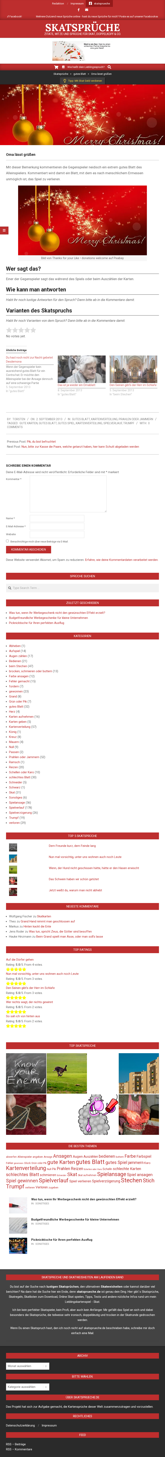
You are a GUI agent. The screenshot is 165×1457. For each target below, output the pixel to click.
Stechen (131, 1180)
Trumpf (128, 423)
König (12, 732)
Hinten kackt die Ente (37, 926)
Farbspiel (144, 1156)
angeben (38, 1156)
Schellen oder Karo (21, 772)
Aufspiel (14, 651)
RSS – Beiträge (16, 1444)
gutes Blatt (81, 419)
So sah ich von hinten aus (23, 1016)
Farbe (130, 1156)
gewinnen (18, 1163)
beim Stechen (18, 666)
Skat (12, 792)
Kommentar (13, 479)
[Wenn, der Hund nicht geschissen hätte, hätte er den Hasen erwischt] (67, 1073)
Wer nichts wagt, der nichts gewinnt (29, 1002)
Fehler (9, 1163)
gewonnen (16, 691)
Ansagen (62, 1156)
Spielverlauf (112, 423)
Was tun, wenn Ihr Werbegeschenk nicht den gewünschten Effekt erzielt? (57, 613)
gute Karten (29, 423)
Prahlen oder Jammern (136, 419)
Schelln (107, 1169)
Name (10, 518)
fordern (14, 686)
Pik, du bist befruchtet (41, 441)
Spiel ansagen (140, 1174)
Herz (12, 711)
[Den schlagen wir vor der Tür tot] (98, 1114)
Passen (14, 752)
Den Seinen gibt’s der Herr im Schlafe (133, 385)
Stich (149, 1180)
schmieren (48, 1175)
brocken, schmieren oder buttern (30, 671)
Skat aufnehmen (87, 1175)
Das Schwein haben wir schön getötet (74, 879)
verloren (14, 823)
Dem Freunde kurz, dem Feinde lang (72, 846)
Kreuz (13, 737)
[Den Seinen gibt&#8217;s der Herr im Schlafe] (133, 369)
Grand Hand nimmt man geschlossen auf (48, 921)
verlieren (30, 1187)
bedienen (107, 1156)
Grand (13, 696)
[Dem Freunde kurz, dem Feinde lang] (26, 1073)
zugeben (53, 1187)
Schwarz (15, 787)
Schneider (15, 782)
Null (11, 747)
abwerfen (11, 1156)
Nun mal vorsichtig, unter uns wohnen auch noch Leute (85, 857)
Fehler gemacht (19, 681)
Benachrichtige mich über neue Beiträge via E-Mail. (39, 541)
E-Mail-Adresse (16, 526)
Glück (27, 1163)
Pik (54, 1169)
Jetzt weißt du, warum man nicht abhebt (75, 890)
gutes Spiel (66, 423)
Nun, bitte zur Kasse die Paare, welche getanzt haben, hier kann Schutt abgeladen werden (80, 446)
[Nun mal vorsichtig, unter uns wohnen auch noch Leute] (139, 1073)
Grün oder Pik (18, 701)
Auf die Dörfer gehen (20, 959)
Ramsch (14, 762)
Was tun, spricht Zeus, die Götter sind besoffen (60, 931)
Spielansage (17, 802)
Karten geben (18, 722)
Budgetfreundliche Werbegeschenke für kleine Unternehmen (48, 618)
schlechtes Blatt (19, 777)
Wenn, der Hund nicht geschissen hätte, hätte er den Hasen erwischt (94, 868)
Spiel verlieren (80, 1181)
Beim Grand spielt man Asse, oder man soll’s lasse (69, 936)
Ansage (48, 1156)
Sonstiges (15, 797)
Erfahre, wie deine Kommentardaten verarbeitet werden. (121, 560)
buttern (120, 1156)
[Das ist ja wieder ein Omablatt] (81, 369)
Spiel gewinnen (22, 1181)
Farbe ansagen (19, 676)
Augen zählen (18, 656)
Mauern (14, 742)
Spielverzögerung (20, 812)
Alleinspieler (25, 1156)
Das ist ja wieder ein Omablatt (76, 385)
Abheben (15, 646)
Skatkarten (44, 916)
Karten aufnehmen (21, 716)
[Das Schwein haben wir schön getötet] (139, 1114)
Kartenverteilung (104, 419)
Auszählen (91, 1156)
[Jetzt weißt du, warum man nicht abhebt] (26, 1114)
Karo (147, 1163)
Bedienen (15, 661)
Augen (78, 1156)
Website (11, 534)
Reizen (13, 767)
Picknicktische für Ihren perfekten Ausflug (36, 623)
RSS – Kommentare (19, 1449)
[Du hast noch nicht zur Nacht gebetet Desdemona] (32, 374)
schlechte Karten (127, 1168)
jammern (135, 1162)
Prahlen (63, 1168)
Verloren (42, 1187)
